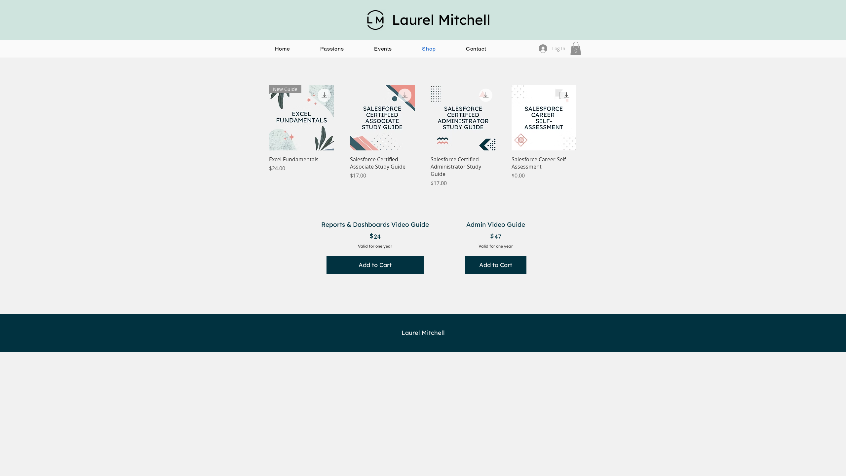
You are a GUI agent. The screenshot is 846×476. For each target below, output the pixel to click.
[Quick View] (382, 117)
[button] (332, 48)
